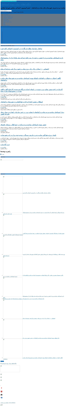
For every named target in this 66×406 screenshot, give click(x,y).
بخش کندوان (5, 19)
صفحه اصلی (5, 14)
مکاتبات (2, 361)
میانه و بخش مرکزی (7, 21)
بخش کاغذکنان (6, 20)
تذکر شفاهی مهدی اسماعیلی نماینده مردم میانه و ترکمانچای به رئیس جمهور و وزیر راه (40, 338)
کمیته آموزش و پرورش (8, 16)
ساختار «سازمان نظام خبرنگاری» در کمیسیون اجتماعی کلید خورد (36, 192)
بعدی (3, 154)
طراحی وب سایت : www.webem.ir (8, 402)
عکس (4, 24)
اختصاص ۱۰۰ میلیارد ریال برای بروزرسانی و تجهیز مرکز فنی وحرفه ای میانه (38, 318)
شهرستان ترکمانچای (7, 18)
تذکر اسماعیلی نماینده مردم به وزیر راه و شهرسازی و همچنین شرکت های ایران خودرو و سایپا (24, 298)
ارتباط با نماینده (6, 25)
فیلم (4, 23)
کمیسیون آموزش (6, 15)
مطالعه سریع (3, 53)
